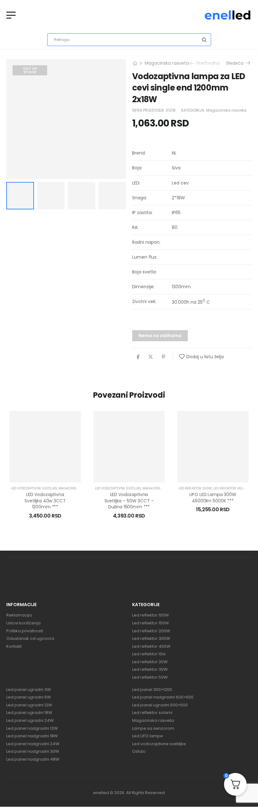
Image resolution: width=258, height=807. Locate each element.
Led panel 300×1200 (152, 689)
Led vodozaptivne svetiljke (34, 488)
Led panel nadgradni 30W (32, 751)
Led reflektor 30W (150, 669)
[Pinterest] (163, 356)
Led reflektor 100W (150, 615)
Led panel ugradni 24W (30, 720)
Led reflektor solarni (152, 712)
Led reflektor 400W (151, 646)
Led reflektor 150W (150, 623)
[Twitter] (150, 356)
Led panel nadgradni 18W (32, 736)
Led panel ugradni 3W (28, 689)
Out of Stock (30, 70)
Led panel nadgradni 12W (32, 728)
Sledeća (236, 63)
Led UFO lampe (147, 736)
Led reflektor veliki (229, 488)
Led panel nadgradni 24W (32, 743)
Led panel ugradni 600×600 (160, 705)
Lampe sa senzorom (153, 728)
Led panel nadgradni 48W (32, 759)
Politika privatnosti (24, 631)
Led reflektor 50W (150, 677)
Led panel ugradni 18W (29, 712)
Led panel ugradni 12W (29, 705)
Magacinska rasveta (167, 63)
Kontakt (14, 646)
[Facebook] (138, 356)
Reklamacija (19, 615)
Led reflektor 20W (150, 661)
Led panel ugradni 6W (28, 697)
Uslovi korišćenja (23, 623)
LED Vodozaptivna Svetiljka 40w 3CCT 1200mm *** (45, 500)
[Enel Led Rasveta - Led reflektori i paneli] (228, 15)
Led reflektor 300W (195, 488)
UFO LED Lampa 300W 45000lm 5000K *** (212, 497)
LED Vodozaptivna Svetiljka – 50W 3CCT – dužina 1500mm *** (129, 500)
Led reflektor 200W (151, 631)
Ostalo (139, 751)
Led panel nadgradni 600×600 (163, 697)
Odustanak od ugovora (30, 638)
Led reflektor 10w (149, 654)
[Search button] (204, 39)
